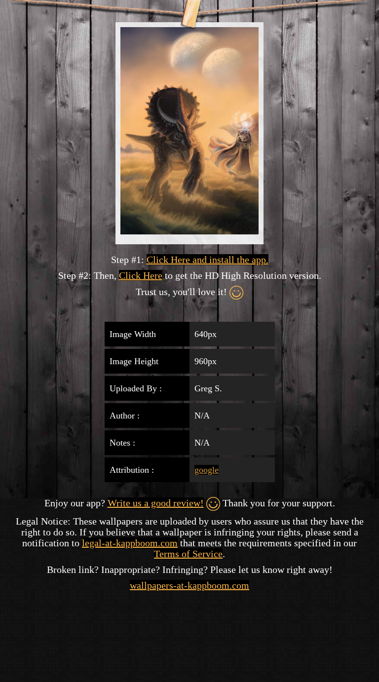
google (206, 470)
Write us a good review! (156, 502)
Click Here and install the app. (207, 259)
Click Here (140, 275)
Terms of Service (188, 553)
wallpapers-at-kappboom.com (189, 585)
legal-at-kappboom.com (130, 542)
